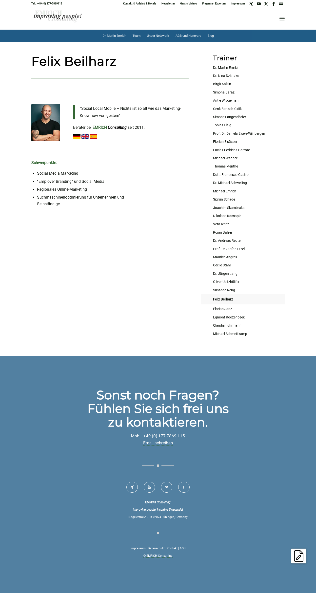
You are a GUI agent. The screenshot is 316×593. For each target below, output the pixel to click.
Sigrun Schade (224, 199)
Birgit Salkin (222, 84)
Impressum (238, 3)
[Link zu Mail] (281, 3)
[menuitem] (139, 3)
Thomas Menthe (225, 166)
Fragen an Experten (214, 3)
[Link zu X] (266, 3)
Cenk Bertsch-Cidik (227, 109)
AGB (182, 548)
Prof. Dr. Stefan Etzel (229, 249)
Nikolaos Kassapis (227, 216)
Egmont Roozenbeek (229, 317)
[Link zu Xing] (251, 3)
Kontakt (172, 548)
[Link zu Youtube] (258, 3)
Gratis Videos (188, 3)
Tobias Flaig (222, 125)
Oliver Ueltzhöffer (226, 282)
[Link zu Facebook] (273, 3)
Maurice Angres (225, 257)
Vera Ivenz (221, 224)
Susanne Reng (224, 290)
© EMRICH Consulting (158, 555)
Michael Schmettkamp (230, 334)
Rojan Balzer (222, 232)
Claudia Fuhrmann (227, 325)
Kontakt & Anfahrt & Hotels (139, 3)
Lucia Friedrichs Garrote (231, 150)
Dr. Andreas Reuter (227, 240)
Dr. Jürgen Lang (225, 274)
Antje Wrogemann (226, 100)
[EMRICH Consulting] (58, 18)
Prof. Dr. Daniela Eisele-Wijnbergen (239, 133)
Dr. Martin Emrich (226, 68)
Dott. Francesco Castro (231, 175)
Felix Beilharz (223, 299)
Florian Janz (222, 309)
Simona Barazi (224, 92)
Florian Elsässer (225, 142)
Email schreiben (158, 442)
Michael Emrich (224, 191)
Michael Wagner (225, 158)
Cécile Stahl (222, 265)
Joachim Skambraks (228, 208)
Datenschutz (156, 548)
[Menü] (282, 18)
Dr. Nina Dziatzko (226, 76)
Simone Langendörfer (229, 117)
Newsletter (168, 3)
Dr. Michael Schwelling (230, 183)
